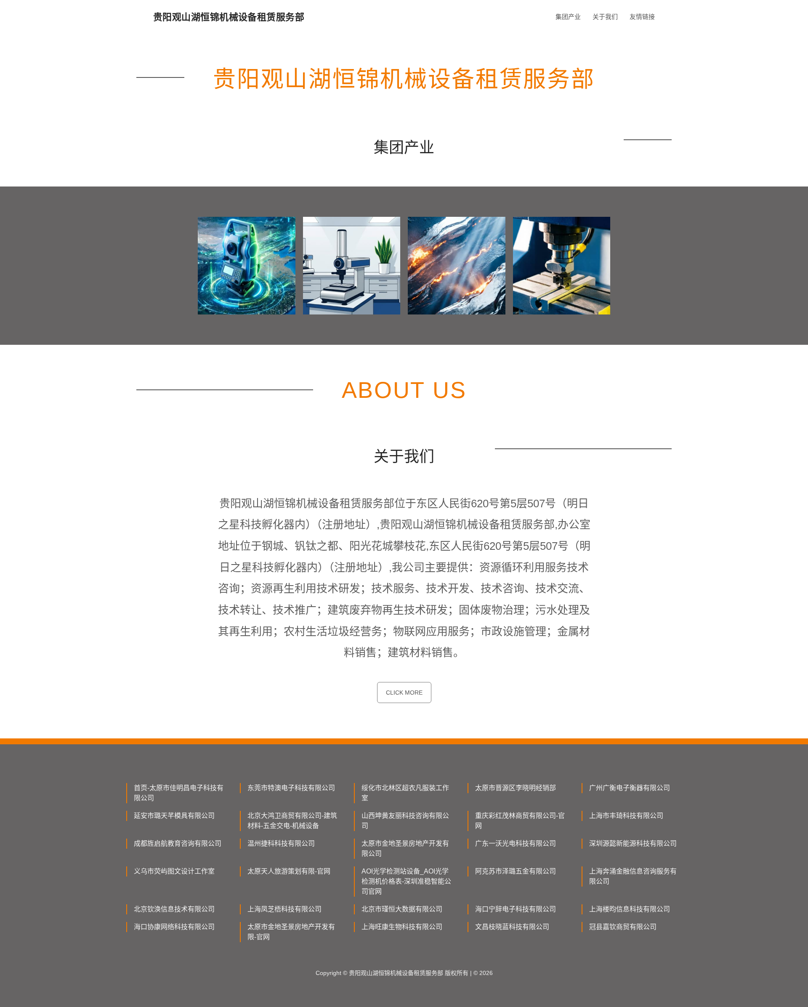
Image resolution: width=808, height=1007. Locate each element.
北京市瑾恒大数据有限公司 (401, 909)
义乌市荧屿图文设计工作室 (174, 871)
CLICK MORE (404, 692)
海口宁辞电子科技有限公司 (515, 909)
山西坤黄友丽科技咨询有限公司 (405, 820)
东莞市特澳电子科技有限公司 (291, 787)
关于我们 (605, 16)
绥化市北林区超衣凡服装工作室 (405, 793)
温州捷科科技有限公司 (281, 843)
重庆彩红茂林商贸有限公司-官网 (520, 820)
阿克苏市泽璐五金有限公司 (515, 871)
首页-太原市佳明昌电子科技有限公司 (178, 793)
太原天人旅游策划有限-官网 (288, 871)
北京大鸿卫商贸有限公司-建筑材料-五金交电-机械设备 (292, 820)
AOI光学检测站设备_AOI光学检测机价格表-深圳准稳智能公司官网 (406, 881)
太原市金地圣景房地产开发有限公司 (405, 848)
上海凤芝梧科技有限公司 (284, 909)
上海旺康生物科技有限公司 (401, 926)
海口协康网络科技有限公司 (174, 926)
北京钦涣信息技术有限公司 (174, 909)
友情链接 (642, 16)
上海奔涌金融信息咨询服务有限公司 (633, 876)
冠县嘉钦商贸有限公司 (622, 926)
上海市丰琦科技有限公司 (626, 815)
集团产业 (568, 16)
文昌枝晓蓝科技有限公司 (512, 926)
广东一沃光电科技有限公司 (515, 843)
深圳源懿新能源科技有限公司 (633, 843)
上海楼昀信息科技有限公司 (629, 909)
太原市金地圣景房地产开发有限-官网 (291, 931)
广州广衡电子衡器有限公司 (629, 787)
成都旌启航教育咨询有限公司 (177, 843)
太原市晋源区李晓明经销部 (515, 787)
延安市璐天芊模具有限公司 (174, 815)
